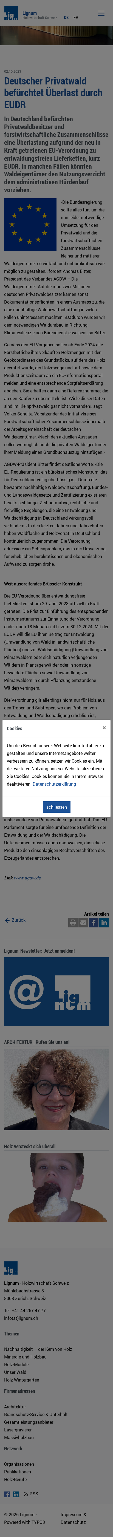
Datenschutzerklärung (54, 784)
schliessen (56, 807)
